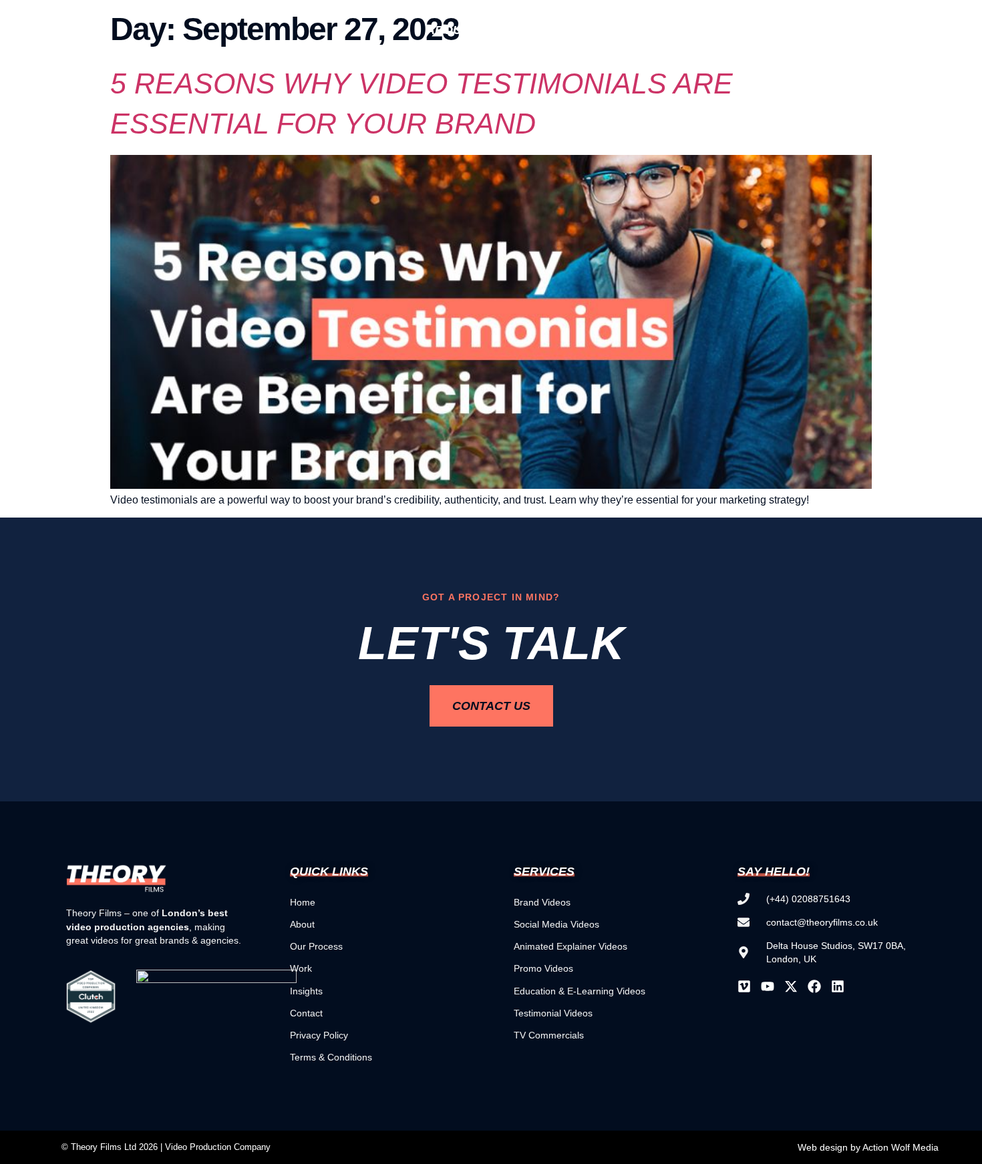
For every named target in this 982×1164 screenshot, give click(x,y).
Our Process (316, 946)
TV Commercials (549, 1035)
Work (729, 30)
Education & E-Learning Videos (579, 991)
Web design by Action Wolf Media (868, 1147)
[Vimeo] (744, 986)
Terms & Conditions (331, 1057)
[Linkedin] (837, 986)
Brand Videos (542, 902)
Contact (306, 1013)
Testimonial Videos (553, 1013)
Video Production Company (218, 1147)
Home (302, 902)
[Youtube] (767, 986)
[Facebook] (814, 986)
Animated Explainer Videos (570, 946)
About (302, 924)
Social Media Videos (556, 924)
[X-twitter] (791, 986)
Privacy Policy (319, 1035)
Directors (547, 30)
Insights (800, 30)
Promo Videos (543, 968)
